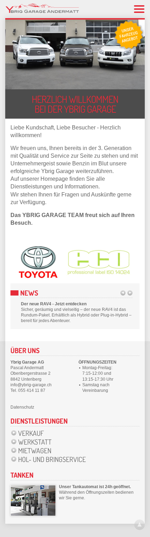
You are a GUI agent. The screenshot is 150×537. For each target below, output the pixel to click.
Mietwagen (34, 450)
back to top (139, 525)
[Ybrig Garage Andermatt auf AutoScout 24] (129, 35)
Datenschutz (22, 407)
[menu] (139, 9)
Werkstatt (35, 442)
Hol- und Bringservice (52, 459)
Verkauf (31, 433)
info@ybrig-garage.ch (31, 384)
